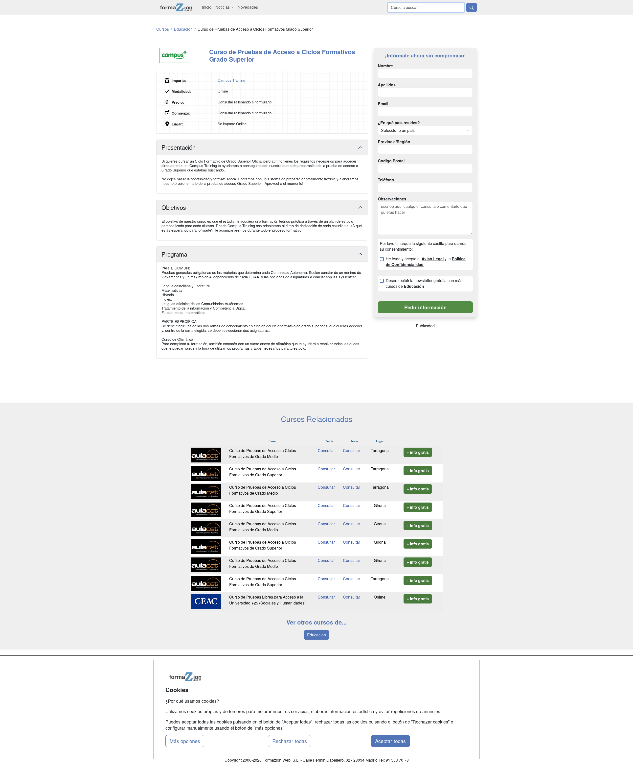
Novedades (248, 7)
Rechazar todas (289, 741)
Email (383, 103)
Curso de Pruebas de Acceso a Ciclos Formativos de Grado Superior (262, 472)
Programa (174, 254)
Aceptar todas (390, 741)
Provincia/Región (394, 142)
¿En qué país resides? (399, 122)
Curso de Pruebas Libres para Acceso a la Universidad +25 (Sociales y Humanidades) (267, 600)
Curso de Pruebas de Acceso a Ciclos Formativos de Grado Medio (262, 453)
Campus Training (231, 80)
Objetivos (173, 207)
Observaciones (392, 199)
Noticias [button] (223, 7)
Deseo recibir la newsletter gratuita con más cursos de (424, 283)
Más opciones (185, 741)
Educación (316, 635)
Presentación (178, 147)
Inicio (206, 7)
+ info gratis (418, 452)
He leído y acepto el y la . (426, 261)
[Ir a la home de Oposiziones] (176, 7)
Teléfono (386, 180)
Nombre (385, 66)
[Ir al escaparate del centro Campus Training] (182, 55)
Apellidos (387, 85)
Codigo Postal (391, 161)
